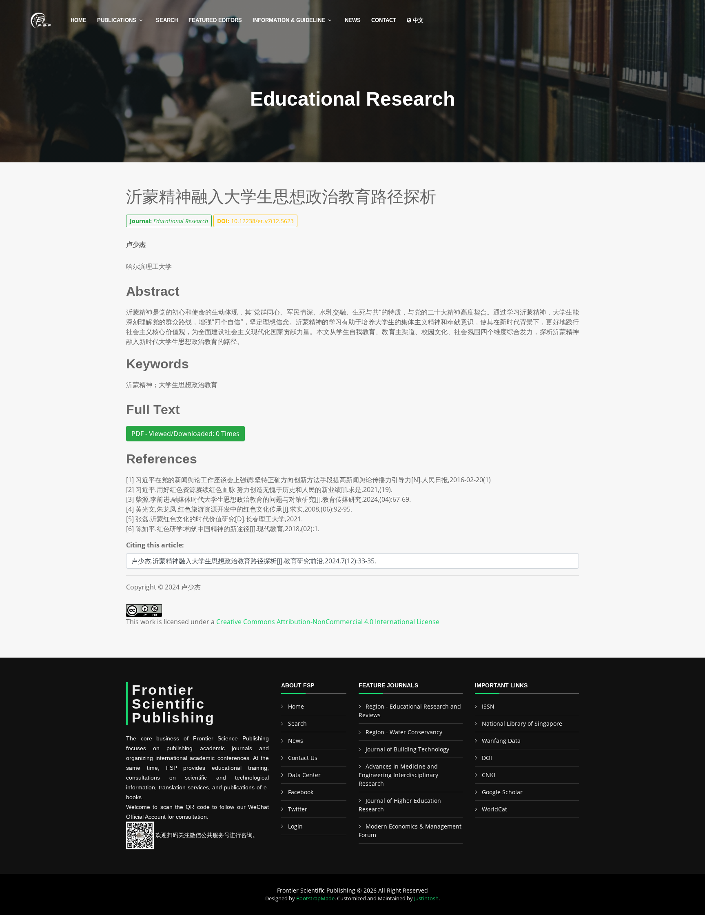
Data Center (304, 775)
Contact (383, 20)
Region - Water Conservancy (404, 732)
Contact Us (302, 758)
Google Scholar (502, 792)
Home (78, 20)
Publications (116, 20)
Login (295, 826)
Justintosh (426, 898)
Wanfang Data (501, 740)
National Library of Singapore (522, 723)
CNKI (488, 775)
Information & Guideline (289, 20)
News (353, 20)
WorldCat (494, 809)
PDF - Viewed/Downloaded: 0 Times (185, 433)
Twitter (297, 809)
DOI (487, 758)
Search (167, 20)
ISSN (488, 706)
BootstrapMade (315, 898)
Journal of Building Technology (407, 749)
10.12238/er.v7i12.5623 (255, 221)
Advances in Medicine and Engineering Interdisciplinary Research (398, 774)
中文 (417, 20)
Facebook (300, 792)
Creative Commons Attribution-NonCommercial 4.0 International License (327, 621)
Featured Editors (215, 20)
